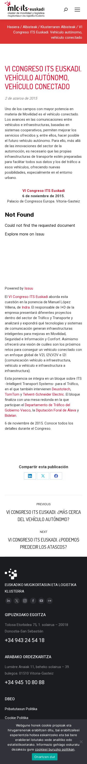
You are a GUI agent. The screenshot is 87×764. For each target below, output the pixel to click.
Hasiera (13, 27)
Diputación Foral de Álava (56, 410)
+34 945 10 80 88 (24, 682)
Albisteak (30, 27)
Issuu (28, 288)
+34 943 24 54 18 (24, 640)
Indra (26, 307)
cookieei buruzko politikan (54, 749)
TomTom (12, 394)
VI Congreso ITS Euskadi (28, 297)
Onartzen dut (44, 757)
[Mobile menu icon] (77, 9)
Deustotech (61, 389)
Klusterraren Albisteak (58, 27)
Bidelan (10, 415)
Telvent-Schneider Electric (43, 394)
